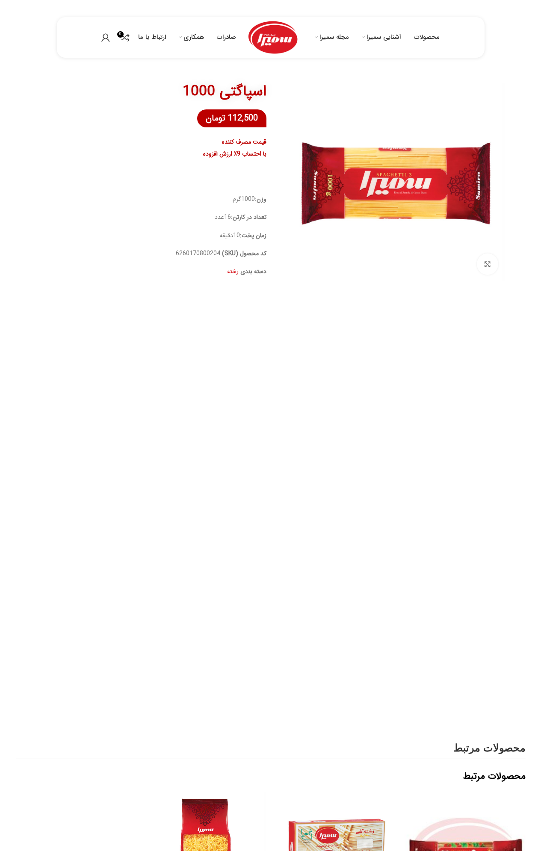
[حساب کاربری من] (105, 37)
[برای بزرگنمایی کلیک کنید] (487, 264)
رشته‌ (233, 271)
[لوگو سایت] (272, 37)
